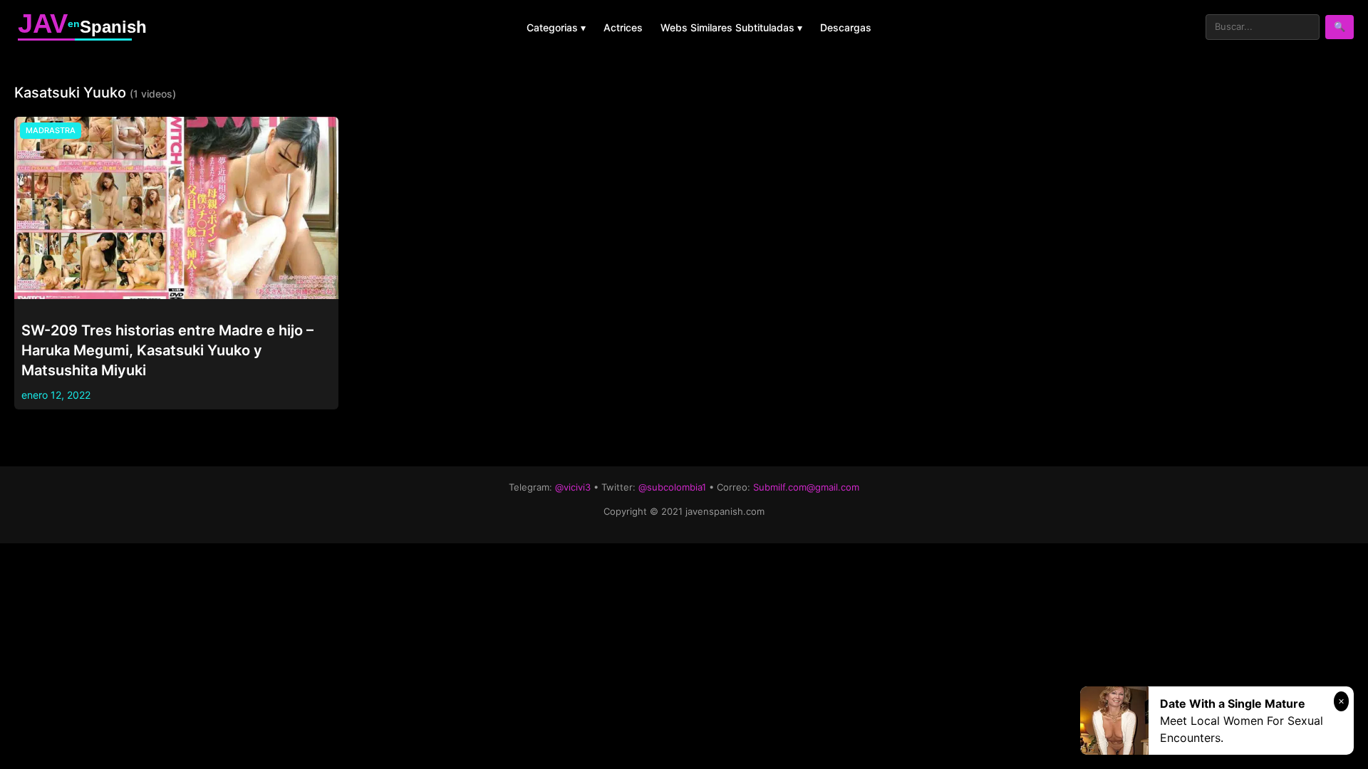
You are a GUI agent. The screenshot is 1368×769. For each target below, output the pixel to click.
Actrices (623, 27)
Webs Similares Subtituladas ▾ (731, 27)
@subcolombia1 (672, 487)
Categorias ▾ (556, 27)
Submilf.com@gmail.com (806, 487)
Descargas (845, 27)
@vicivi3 (573, 487)
